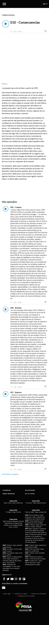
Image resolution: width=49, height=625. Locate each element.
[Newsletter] (24, 587)
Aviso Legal (7, 593)
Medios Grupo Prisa (24, 610)
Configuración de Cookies (26, 596)
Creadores (7, 490)
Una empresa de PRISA (24, 605)
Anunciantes (30, 490)
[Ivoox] (28, 579)
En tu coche (30, 493)
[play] (5, 23)
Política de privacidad (38, 593)
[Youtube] (12, 579)
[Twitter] (8, 579)
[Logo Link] (24, 4)
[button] (4, 4)
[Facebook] (4, 579)
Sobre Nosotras (9, 493)
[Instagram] (16, 579)
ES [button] (44, 4)
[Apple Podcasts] (20, 579)
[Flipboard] (24, 579)
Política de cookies (21, 593)
